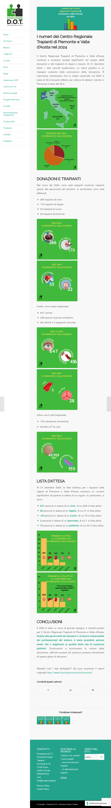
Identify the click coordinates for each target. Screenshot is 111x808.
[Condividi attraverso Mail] (93, 690)
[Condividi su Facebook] (48, 690)
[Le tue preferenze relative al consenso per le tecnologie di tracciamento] (97, 803)
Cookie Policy (43, 788)
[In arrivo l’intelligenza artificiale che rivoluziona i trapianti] (109, 404)
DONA (64, 777)
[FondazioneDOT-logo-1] (15, 15)
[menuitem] (15, 34)
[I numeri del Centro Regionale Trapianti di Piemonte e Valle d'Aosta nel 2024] (70, 18)
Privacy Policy (43, 785)
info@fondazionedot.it (46, 780)
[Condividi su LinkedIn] (71, 690)
